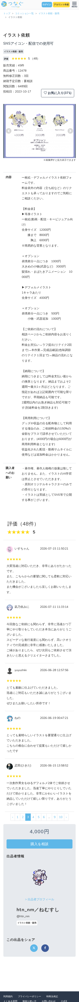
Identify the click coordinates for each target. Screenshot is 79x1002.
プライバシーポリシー (29, 996)
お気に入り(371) (59, 93)
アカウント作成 (61, 4)
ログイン (47, 4)
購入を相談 (39, 843)
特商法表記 (52, 996)
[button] (8, 131)
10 (60, 817)
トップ (6, 13)
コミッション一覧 (24, 13)
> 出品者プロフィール (39, 899)
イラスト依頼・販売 (49, 13)
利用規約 (8, 996)
